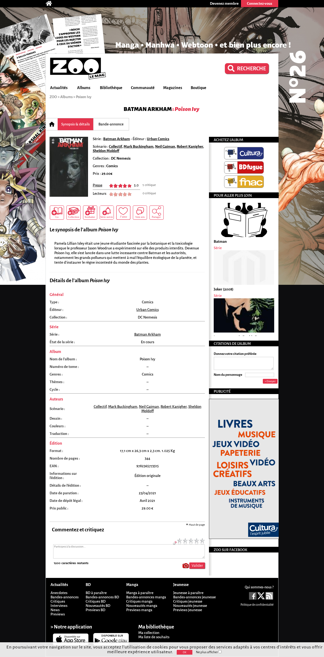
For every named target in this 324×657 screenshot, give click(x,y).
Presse (97, 185)
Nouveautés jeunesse (190, 606)
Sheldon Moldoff (106, 151)
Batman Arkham (148, 109)
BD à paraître (96, 593)
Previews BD (95, 610)
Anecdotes (59, 593)
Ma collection (148, 633)
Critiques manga (139, 601)
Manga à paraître (139, 593)
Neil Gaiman (165, 146)
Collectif (115, 146)
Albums (83, 88)
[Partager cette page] (156, 212)
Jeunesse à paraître (188, 593)
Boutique (198, 88)
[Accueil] (51, 3)
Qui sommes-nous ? (259, 587)
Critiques (58, 601)
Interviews (59, 606)
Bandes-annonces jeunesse (194, 597)
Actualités (59, 88)
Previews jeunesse (187, 610)
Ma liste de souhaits (153, 637)
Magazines (172, 88)
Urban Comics (158, 139)
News (55, 610)
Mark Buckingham (138, 146)
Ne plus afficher (207, 652)
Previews (58, 614)
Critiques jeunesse (187, 601)
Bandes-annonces (65, 597)
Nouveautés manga (141, 606)
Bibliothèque (111, 88)
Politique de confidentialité (257, 604)
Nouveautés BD (98, 606)
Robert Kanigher (190, 146)
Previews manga (139, 610)
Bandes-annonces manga (146, 597)
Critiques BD (96, 601)
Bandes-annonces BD (102, 597)
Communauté (143, 88)
